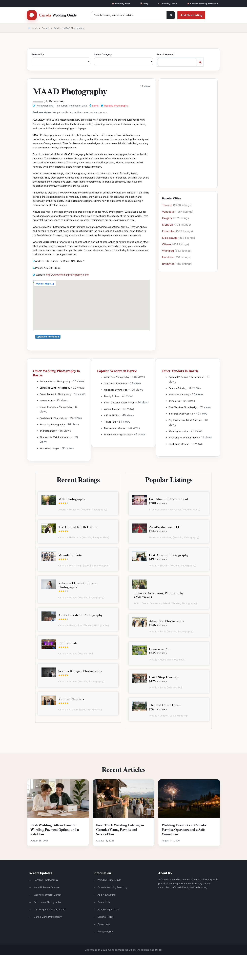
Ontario (45, 28)
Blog (145, 3)
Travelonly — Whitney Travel (183, 437)
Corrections (103, 924)
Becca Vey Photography (52, 424)
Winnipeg (168, 250)
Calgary (167, 218)
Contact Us (103, 902)
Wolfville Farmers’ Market (47, 894)
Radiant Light (46, 400)
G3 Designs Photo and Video (49, 909)
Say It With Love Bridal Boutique (185, 420)
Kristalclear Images (49, 448)
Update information (48, 336)
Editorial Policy (105, 916)
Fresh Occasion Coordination (119, 402)
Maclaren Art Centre (115, 428)
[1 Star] (34, 102)
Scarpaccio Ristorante (115, 383)
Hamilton (168, 257)
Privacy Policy (105, 931)
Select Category (103, 54)
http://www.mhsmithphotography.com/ (67, 274)
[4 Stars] (40, 102)
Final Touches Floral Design (183, 407)
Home (33, 28)
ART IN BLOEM (111, 415)
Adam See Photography (116, 377)
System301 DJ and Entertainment (186, 377)
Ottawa (166, 244)
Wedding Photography (116, 105)
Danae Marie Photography (48, 916)
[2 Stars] (36, 102)
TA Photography (48, 430)
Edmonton (168, 231)
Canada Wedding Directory (204, 3)
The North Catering (179, 394)
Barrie (57, 28)
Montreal (167, 224)
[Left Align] (171, 15)
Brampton (168, 263)
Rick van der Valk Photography (56, 437)
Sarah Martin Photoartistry (53, 418)
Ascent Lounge (112, 409)
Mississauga (169, 237)
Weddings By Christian (116, 389)
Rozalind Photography (45, 879)
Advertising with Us (108, 909)
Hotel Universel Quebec (46, 887)
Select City (38, 54)
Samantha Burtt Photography (55, 387)
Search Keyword (165, 54)
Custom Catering (177, 388)
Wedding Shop (122, 3)
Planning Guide (169, 3)
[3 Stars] (38, 102)
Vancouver (169, 211)
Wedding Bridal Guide (109, 879)
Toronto (167, 205)
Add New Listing (191, 15)
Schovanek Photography (47, 902)
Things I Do (110, 421)
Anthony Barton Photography (55, 381)
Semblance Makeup (179, 444)
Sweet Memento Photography (55, 394)
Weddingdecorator (178, 431)
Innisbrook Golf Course (181, 413)
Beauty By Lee (111, 396)
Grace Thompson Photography (56, 407)
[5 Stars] (42, 102)
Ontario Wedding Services (117, 434)
